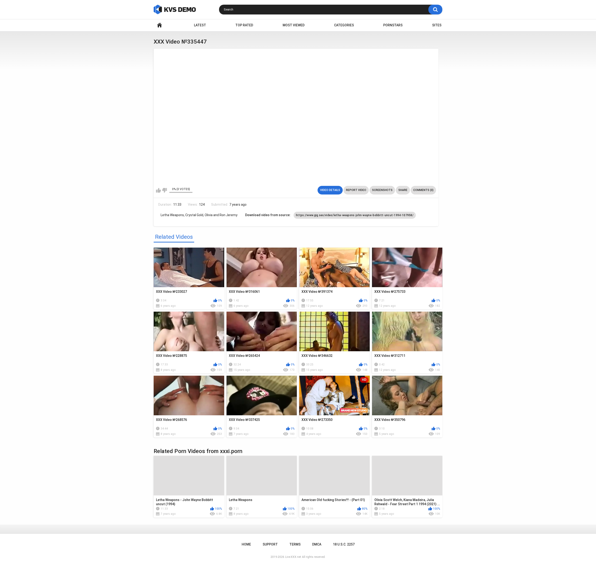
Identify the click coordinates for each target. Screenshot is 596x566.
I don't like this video (164, 190)
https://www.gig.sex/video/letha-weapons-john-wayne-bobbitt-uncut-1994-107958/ (354, 215)
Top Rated (244, 25)
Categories (344, 25)
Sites (436, 25)
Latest (200, 25)
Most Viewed (294, 25)
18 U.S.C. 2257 (344, 544)
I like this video (158, 190)
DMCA (316, 544)
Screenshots (382, 190)
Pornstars (393, 25)
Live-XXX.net (293, 557)
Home (159, 25)
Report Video (356, 190)
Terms (295, 544)
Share (402, 190)
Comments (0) (423, 190)
